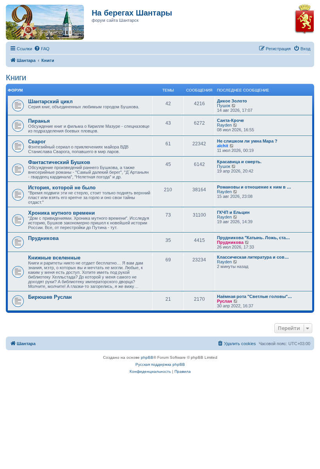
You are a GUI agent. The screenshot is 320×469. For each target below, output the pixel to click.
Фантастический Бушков (59, 162)
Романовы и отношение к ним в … (254, 187)
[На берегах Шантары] (41, 20)
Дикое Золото (232, 101)
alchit (222, 145)
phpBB (147, 357)
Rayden (224, 125)
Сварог (37, 142)
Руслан (224, 301)
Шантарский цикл (50, 101)
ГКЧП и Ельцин (233, 212)
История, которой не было (62, 187)
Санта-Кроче (230, 120)
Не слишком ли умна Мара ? (247, 141)
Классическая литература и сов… (253, 257)
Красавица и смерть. (239, 161)
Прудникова (43, 238)
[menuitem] (42, 48)
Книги (16, 77)
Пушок (223, 105)
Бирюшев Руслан (50, 297)
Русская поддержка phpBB (160, 364)
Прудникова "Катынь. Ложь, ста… (253, 237)
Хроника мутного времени (61, 213)
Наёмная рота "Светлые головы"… (254, 296)
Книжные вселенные (54, 258)
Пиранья (39, 121)
